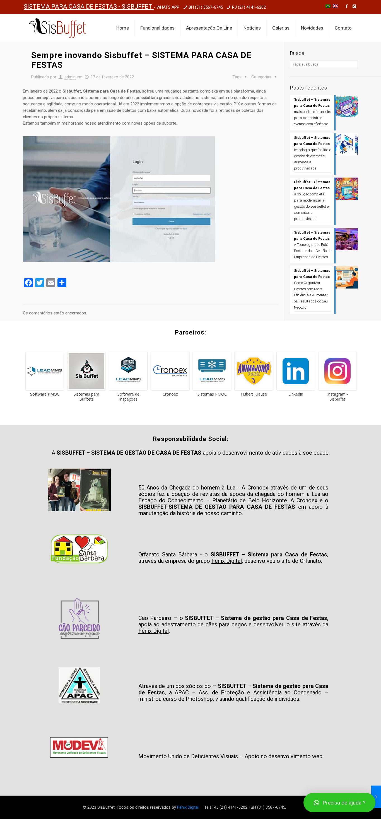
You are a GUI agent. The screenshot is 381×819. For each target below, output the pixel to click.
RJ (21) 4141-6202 (249, 7)
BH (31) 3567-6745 (206, 7)
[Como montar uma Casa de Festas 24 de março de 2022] (376, 797)
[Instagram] (354, 6)
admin (70, 76)
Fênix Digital (188, 807)
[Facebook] (347, 6)
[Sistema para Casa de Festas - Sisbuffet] (57, 28)
